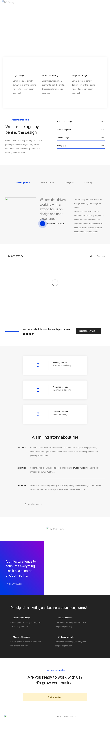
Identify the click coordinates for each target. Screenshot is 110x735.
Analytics (69, 182)
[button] (88, 331)
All (90, 256)
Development (23, 182)
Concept (89, 182)
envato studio (79, 468)
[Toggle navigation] (58, 5)
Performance (47, 182)
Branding (101, 256)
